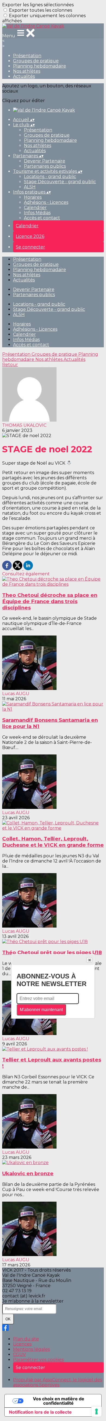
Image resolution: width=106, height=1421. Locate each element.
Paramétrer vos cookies (38, 1359)
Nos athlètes (26, 71)
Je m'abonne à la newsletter (33, 1301)
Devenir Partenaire (44, 161)
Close (89, 960)
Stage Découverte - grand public (60, 181)
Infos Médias (37, 212)
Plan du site (26, 1339)
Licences (22, 1344)
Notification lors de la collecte (40, 1412)
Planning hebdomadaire (39, 66)
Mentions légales (31, 1349)
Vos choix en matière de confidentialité (58, 1401)
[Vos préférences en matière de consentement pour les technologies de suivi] (96, 1411)
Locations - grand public (50, 176)
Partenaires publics (45, 166)
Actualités (24, 76)
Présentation (27, 55)
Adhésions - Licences (46, 202)
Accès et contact (42, 217)
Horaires (33, 197)
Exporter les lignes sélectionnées (38, 4)
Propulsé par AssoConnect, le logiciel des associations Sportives (57, 1382)
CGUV (19, 1354)
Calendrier (35, 207)
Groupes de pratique (36, 60)
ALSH (30, 186)
